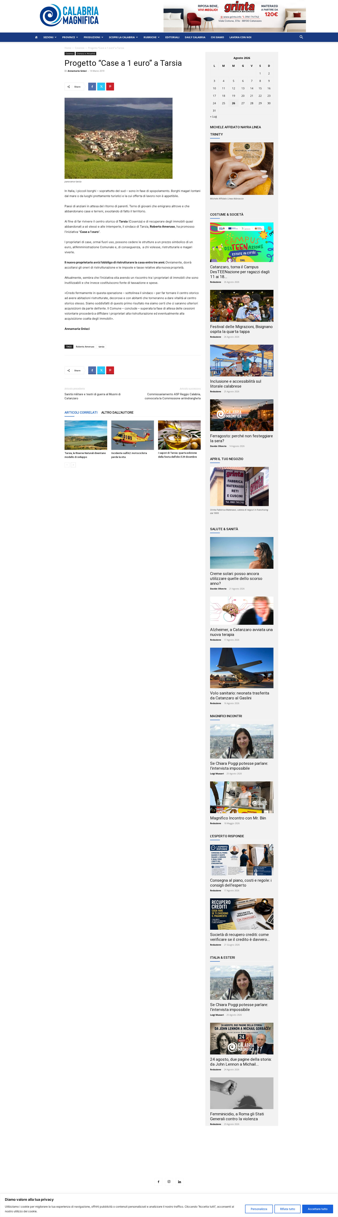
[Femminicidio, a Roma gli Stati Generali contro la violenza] (241, 1093)
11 (223, 88)
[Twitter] (101, 86)
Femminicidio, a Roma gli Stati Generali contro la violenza (237, 1116)
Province (68, 37)
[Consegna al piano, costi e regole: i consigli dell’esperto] (241, 859)
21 (251, 96)
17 (214, 96)
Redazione (215, 281)
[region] (169, 1205)
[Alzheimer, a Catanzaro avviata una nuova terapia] (241, 611)
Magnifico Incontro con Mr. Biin (238, 818)
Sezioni (48, 37)
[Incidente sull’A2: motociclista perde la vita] (132, 435)
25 (223, 103)
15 (260, 88)
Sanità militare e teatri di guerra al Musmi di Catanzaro (92, 396)
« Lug (213, 116)
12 (233, 88)
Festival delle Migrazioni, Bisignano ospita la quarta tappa (241, 329)
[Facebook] (92, 86)
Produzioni (92, 37)
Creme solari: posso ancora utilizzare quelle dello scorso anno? (236, 578)
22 (260, 96)
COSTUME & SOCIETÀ (226, 214)
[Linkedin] (179, 1182)
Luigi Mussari (217, 773)
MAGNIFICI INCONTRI (226, 716)
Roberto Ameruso (85, 346)
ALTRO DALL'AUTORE (117, 412)
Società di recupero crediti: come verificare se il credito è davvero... (240, 937)
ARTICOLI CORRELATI (81, 412)
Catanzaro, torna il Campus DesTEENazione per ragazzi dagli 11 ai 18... (240, 272)
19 (233, 96)
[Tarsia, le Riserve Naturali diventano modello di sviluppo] (86, 435)
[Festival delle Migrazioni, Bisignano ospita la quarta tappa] (241, 306)
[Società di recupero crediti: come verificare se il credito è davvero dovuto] (241, 914)
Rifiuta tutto (287, 1209)
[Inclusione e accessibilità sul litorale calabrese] (241, 361)
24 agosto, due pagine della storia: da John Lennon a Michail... (240, 1062)
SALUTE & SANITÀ (224, 529)
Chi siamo (217, 37)
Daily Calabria (195, 37)
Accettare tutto (317, 1209)
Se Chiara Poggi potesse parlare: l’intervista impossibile (239, 766)
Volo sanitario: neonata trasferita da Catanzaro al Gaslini (239, 695)
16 (269, 88)
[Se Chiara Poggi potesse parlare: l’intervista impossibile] (241, 741)
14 (251, 88)
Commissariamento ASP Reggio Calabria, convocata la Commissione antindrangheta (173, 396)
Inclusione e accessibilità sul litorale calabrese (235, 384)
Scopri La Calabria (122, 37)
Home (68, 48)
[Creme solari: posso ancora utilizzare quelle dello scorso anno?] (241, 553)
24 (214, 103)
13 (243, 88)
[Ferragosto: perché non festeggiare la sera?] (241, 415)
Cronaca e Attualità (86, 53)
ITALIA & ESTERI (222, 957)
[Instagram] (169, 1182)
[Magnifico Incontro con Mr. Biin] (241, 797)
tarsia (101, 346)
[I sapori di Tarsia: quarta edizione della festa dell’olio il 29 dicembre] (179, 435)
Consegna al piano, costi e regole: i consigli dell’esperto (240, 883)
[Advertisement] (169, 1159)
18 (223, 96)
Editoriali (172, 37)
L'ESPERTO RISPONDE (227, 836)
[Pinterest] (110, 86)
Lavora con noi (240, 37)
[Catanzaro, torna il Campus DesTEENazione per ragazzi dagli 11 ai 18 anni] (241, 242)
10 (214, 88)
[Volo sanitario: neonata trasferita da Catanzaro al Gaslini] (241, 668)
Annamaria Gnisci (77, 70)
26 (233, 103)
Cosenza (79, 48)
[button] (301, 37)
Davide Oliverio (218, 446)
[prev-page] (67, 464)
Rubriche (150, 37)
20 (243, 96)
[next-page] (73, 464)
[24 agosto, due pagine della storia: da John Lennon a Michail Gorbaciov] (241, 1038)
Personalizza (259, 1209)
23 (269, 96)
